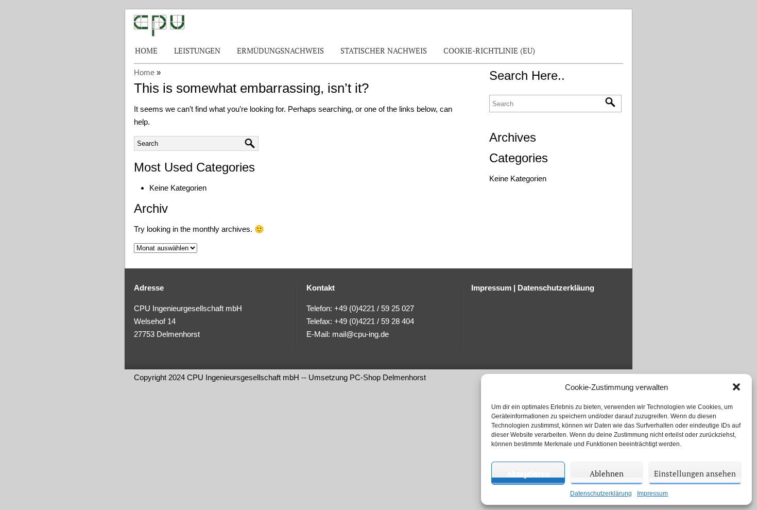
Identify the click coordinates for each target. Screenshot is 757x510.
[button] (736, 387)
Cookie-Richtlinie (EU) (489, 50)
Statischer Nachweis (383, 50)
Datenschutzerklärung (601, 493)
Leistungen (197, 50)
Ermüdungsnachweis (280, 50)
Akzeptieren (528, 473)
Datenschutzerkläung (556, 287)
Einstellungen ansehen (695, 473)
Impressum (652, 493)
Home (146, 50)
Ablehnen (607, 473)
